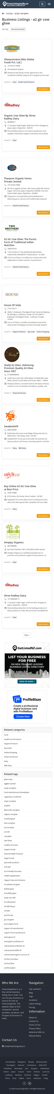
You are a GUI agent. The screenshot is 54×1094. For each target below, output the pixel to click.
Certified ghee (9, 819)
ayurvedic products (11, 862)
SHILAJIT (7, 867)
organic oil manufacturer (13, 928)
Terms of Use (34, 1025)
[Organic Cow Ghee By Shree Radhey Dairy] (12, 105)
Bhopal (31, 1062)
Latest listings (35, 1003)
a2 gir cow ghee (10, 788)
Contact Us (33, 1021)
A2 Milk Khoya (9, 906)
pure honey (8, 915)
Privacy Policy (35, 1028)
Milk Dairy (22, 448)
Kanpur (21, 1071)
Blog (31, 992)
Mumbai (27, 1075)
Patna (7, 1078)
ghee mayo (8, 779)
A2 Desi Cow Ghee (11, 959)
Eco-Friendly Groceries (12, 871)
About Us (33, 1017)
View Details (43, 89)
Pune (14, 1078)
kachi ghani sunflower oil (13, 941)
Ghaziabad (18, 1068)
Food (14, 82)
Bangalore (22, 1062)
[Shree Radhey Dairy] (12, 585)
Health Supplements (12, 875)
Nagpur (36, 1075)
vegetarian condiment (12, 797)
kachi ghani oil (9, 937)
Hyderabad (44, 1068)
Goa (26, 1068)
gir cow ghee (9, 919)
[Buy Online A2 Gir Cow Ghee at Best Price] (12, 475)
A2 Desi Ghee (9, 963)
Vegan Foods (9, 858)
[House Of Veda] (12, 294)
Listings (9, 13)
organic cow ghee (11, 814)
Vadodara (37, 1078)
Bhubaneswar (41, 1062)
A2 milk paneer (10, 902)
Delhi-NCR (43, 1065)
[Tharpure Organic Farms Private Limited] (12, 167)
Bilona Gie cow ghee (12, 810)
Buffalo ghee (9, 889)
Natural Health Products (13, 854)
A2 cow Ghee (9, 827)
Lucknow (45, 1071)
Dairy (15, 448)
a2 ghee (7, 805)
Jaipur (13, 1071)
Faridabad (8, 1068)
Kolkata (37, 1071)
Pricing (32, 1007)
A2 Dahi (7, 911)
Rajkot (21, 1078)
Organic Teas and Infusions (14, 880)
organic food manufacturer (14, 932)
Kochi (29, 1071)
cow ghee (7, 836)
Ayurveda (31, 332)
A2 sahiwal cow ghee (12, 884)
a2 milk (7, 832)
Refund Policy (35, 1036)
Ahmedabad (10, 1062)
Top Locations (35, 989)
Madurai (18, 1075)
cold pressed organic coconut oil (16, 954)
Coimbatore (31, 1065)
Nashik (44, 1075)
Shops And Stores (19, 393)
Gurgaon (34, 1068)
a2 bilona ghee (9, 968)
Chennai (21, 1065)
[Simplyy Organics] (12, 531)
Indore (6, 1071)
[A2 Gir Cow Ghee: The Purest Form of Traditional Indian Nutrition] (12, 228)
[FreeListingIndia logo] (15, 4)
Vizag (46, 1078)
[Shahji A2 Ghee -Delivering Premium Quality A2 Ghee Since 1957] (12, 354)
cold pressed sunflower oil (14, 946)
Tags (31, 996)
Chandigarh (10, 1065)
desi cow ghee (9, 823)
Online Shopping (43, 332)
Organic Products (19, 332)
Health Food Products (26, 82)
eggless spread (9, 783)
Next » (27, 635)
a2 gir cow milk (9, 897)
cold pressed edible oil (12, 950)
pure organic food (11, 924)
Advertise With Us (37, 1032)
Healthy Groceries (11, 845)
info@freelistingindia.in (14, 1046)
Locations (33, 1000)
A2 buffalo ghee (10, 893)
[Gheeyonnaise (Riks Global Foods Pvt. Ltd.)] (12, 48)
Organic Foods (9, 849)
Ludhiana (9, 1075)
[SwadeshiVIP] (12, 415)
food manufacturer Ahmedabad (16, 792)
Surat (29, 1078)
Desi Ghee (8, 840)
